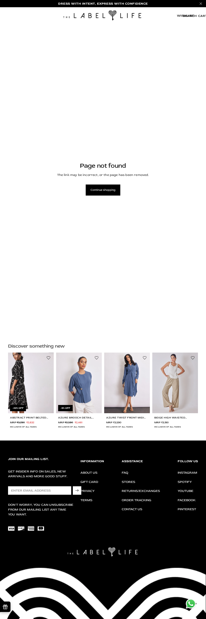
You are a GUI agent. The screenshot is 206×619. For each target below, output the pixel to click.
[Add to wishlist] (48, 358)
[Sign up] (77, 490)
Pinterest (187, 509)
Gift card (89, 482)
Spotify (185, 482)
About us (88, 473)
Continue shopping (103, 190)
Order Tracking (136, 500)
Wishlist (185, 16)
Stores (128, 482)
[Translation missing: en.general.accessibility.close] (201, 3)
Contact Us (132, 509)
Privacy (87, 491)
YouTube (185, 491)
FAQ (125, 473)
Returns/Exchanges (141, 491)
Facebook (187, 500)
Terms (86, 500)
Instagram (187, 473)
